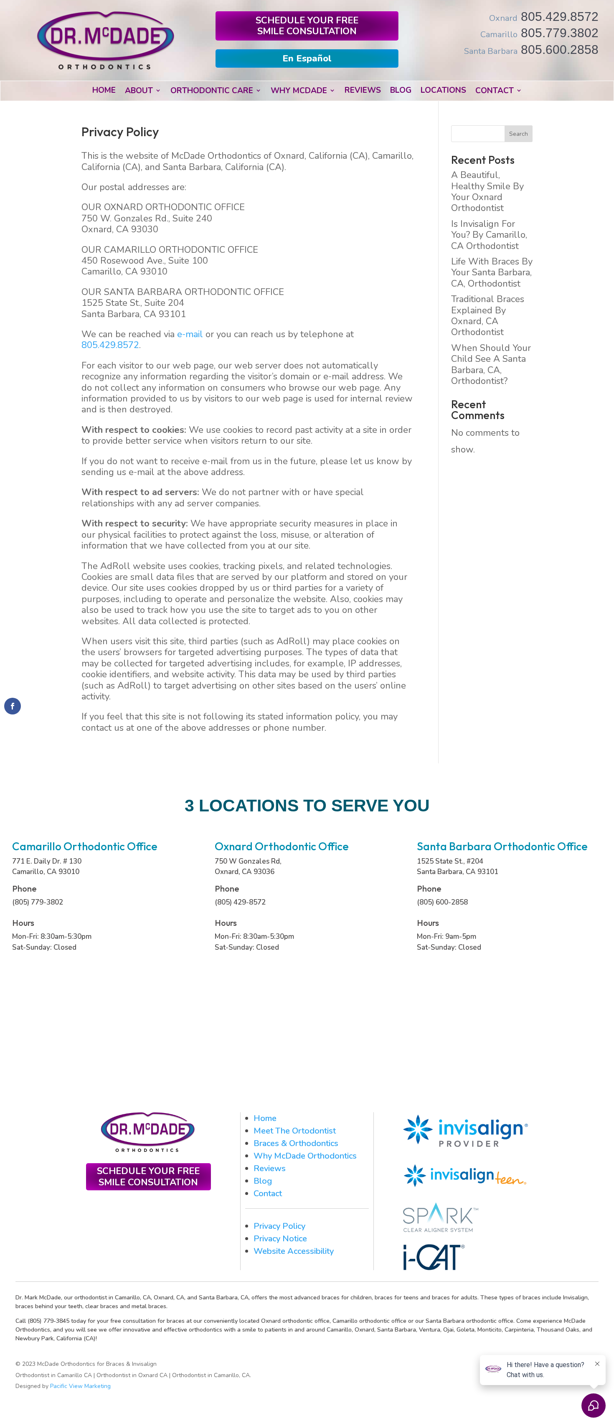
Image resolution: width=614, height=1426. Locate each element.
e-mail (190, 334)
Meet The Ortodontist (295, 1130)
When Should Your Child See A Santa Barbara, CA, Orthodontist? (491, 364)
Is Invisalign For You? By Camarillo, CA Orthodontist (489, 235)
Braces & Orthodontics (296, 1143)
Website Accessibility (294, 1251)
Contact (268, 1193)
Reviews (270, 1168)
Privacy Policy (279, 1226)
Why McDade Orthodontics (305, 1156)
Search (518, 134)
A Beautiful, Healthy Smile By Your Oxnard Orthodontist (487, 191)
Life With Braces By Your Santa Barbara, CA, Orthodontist (492, 272)
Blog (263, 1181)
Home (265, 1118)
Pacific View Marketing (80, 1386)
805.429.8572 (110, 345)
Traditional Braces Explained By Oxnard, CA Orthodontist (487, 315)
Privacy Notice (280, 1238)
